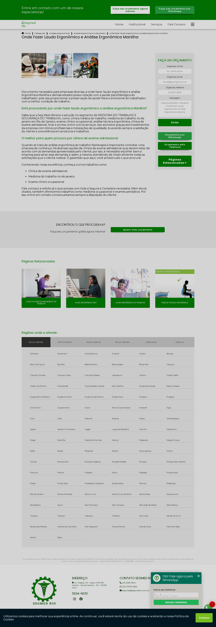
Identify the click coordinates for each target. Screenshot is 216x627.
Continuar (204, 618)
